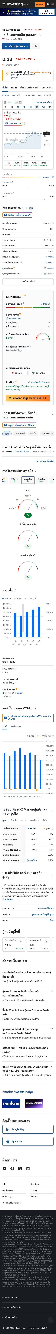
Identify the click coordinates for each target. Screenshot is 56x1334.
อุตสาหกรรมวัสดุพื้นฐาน (43, 914)
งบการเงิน (47, 87)
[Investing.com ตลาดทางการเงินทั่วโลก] (17, 4)
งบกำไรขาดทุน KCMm (17, 708)
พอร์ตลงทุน (7, 1196)
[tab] (14, 480)
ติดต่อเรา (34, 1196)
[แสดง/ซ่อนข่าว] (20, 102)
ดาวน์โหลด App (9, 1190)
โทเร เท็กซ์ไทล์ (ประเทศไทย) (16, 940)
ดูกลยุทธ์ (14, 78)
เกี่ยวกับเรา (35, 1184)
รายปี (4, 726)
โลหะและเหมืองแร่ (45, 908)
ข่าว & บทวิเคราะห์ (29, 87)
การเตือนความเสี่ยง (9, 1317)
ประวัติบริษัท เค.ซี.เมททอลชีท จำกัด (22, 875)
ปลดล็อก (33, 860)
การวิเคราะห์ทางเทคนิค (17, 471)
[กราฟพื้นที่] (9, 102)
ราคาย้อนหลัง (30, 95)
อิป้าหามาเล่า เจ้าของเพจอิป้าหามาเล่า (27, 451)
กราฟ (14, 87)
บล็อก (4, 1184)
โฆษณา (33, 1190)
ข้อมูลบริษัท (16, 95)
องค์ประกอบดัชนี (44, 95)
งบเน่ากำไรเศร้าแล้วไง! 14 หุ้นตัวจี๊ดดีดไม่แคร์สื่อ (26, 447)
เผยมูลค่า (46, 177)
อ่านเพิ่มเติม (7, 899)
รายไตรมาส (16, 726)
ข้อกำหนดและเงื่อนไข (10, 1297)
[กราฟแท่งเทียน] (5, 102)
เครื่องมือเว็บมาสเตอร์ (11, 1202)
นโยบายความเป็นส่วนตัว (11, 1307)
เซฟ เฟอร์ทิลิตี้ (35, 940)
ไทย (52, 920)
